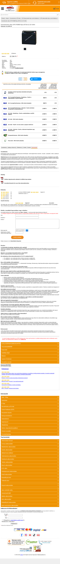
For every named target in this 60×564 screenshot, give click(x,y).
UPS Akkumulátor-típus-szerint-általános (30, 18)
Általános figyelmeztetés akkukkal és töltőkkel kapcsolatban (17, 179)
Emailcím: (3, 217)
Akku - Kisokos (24, 212)
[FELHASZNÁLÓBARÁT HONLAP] (31, 544)
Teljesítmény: (5, 61)
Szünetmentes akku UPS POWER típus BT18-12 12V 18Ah (13, 21)
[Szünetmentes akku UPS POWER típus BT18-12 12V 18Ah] (29, 46)
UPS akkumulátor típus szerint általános (48, 18)
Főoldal (3, 18)
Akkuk (7, 18)
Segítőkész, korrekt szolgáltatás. (11, 384)
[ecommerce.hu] (16, 544)
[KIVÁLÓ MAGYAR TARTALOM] (45, 544)
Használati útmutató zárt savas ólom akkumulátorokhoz (16, 183)
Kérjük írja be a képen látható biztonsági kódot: (6, 233)
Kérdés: (3, 219)
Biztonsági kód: (4, 230)
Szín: (3, 63)
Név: (2, 215)
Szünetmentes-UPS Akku (15, 18)
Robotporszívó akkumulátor (9, 471)
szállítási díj (23, 339)
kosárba (36, 78)
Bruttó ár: (4, 56)
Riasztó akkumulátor (7, 485)
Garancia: (4, 68)
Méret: (3, 64)
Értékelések (5, 369)
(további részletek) (19, 68)
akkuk (21, 554)
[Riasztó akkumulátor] (30, 483)
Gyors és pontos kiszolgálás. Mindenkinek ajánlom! (15, 377)
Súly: (3, 65)
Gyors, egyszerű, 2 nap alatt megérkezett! (12, 381)
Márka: (3, 66)
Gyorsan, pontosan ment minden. (10, 388)
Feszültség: (4, 60)
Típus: (3, 62)
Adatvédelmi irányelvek (16, 241)
